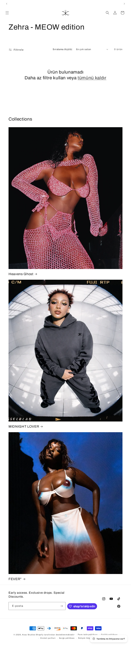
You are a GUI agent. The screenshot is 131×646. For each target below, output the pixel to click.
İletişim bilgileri (86, 638)
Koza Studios (28, 635)
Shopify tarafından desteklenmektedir (55, 635)
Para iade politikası (88, 634)
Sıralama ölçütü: (62, 49)
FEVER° (15, 579)
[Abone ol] (61, 606)
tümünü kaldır (92, 77)
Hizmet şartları (48, 638)
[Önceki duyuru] (6, 3)
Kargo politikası (67, 638)
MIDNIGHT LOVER (24, 426)
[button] (7, 12)
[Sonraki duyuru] (124, 3)
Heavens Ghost (21, 274)
